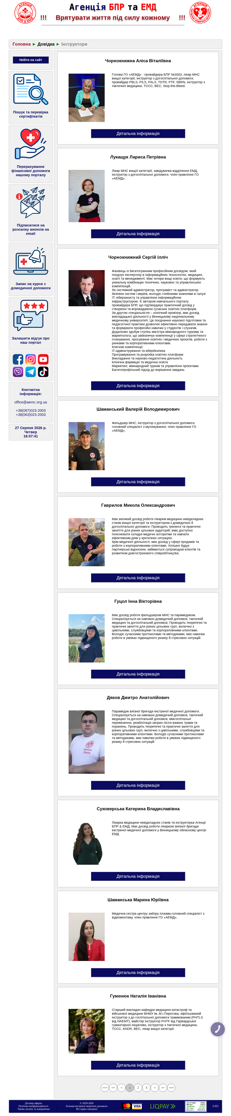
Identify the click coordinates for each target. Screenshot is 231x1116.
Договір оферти (33, 1103)
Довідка (46, 44)
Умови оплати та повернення (33, 1109)
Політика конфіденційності (33, 1106)
